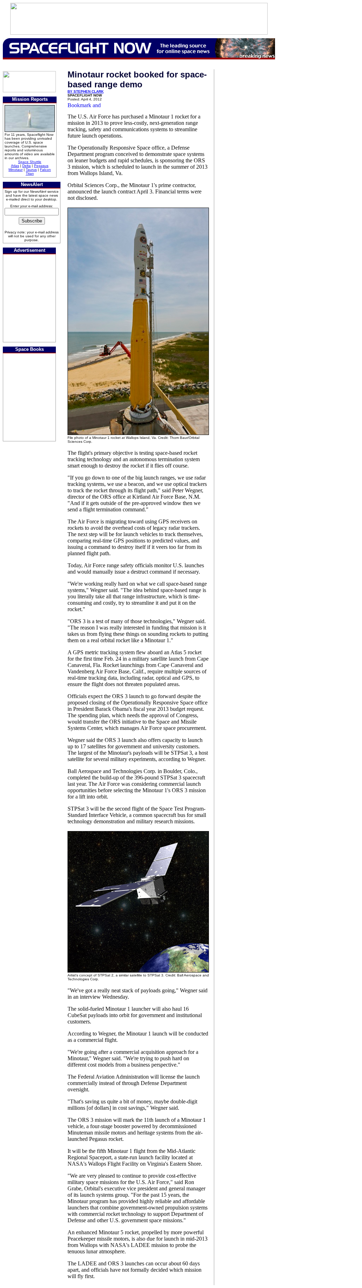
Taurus (31, 170)
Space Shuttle (29, 162)
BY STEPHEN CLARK (86, 91)
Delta (26, 166)
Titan (30, 173)
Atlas (15, 166)
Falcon (45, 170)
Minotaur (15, 170)
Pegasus (41, 166)
